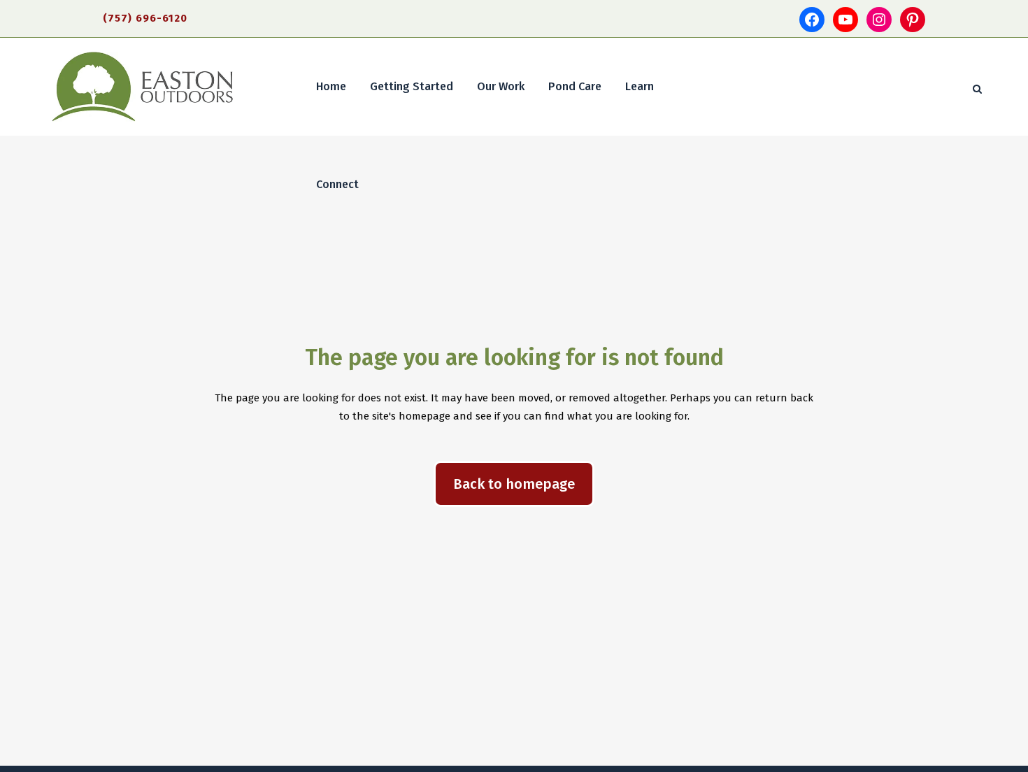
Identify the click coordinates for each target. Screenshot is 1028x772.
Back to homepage (514, 484)
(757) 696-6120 (145, 18)
